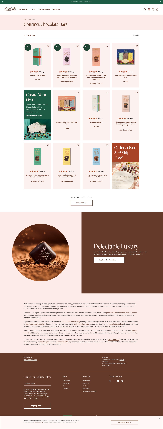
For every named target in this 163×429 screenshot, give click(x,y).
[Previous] (3, 2)
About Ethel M (86, 380)
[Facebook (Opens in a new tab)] (114, 381)
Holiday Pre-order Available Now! (81, 2)
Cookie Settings (123, 422)
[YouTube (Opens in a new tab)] (118, 381)
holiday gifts (44, 342)
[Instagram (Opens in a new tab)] (110, 381)
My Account (66, 380)
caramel (122, 313)
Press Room (86, 388)
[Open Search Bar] (145, 9)
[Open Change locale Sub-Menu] (149, 9)
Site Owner (86, 386)
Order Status (66, 383)
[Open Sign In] (153, 9)
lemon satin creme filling (71, 322)
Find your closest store (30, 359)
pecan (134, 313)
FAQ (64, 386)
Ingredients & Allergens (89, 391)
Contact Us (66, 388)
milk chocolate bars (81, 324)
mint (128, 313)
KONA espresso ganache (35, 324)
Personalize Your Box (34, 116)
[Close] (159, 419)
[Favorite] (48, 46)
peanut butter (111, 313)
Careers (85, 383)
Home (25, 20)
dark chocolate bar (115, 324)
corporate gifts (62, 342)
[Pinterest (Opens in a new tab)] (122, 381)
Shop (30, 20)
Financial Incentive (41, 397)
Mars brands (40, 395)
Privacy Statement (30, 399)
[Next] (160, 2)
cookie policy (38, 422)
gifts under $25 (113, 339)
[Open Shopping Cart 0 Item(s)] (157, 9)
